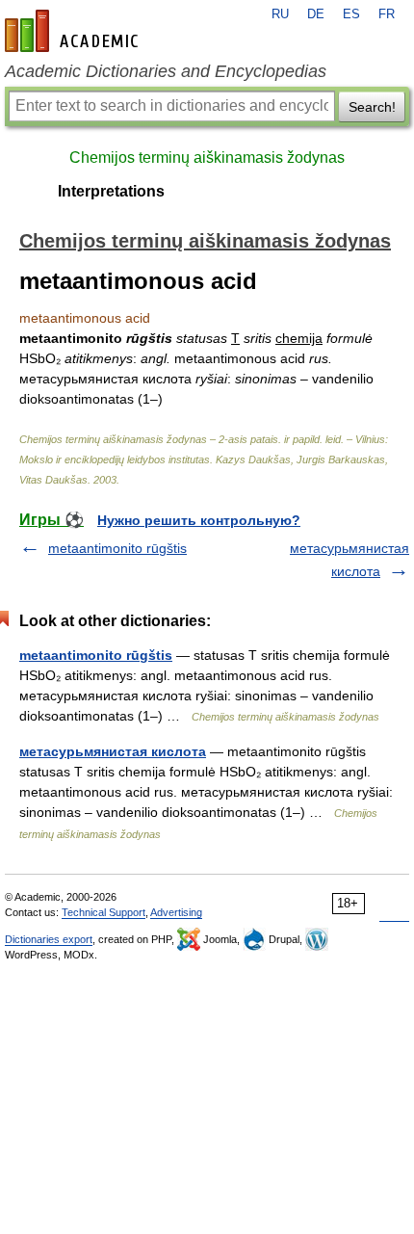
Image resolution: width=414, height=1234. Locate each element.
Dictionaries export (48, 939)
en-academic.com (74, 31)
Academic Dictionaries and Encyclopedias (165, 71)
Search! (372, 107)
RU (280, 14)
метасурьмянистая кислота (112, 751)
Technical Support (103, 912)
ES (351, 14)
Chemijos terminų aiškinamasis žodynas (207, 157)
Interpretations (111, 191)
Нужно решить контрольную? (198, 520)
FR (386, 14)
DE (315, 14)
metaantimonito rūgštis (117, 548)
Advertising (176, 912)
